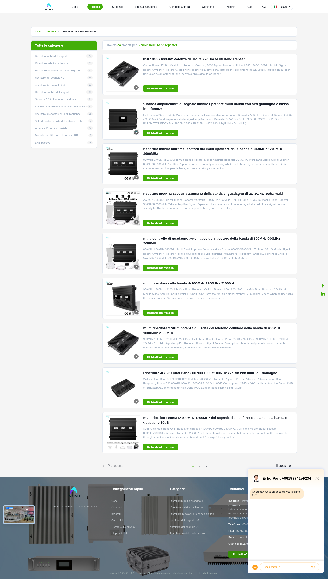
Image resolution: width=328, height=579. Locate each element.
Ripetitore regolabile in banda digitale (192, 513)
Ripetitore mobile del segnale (187, 533)
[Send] (313, 567)
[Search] (264, 6)
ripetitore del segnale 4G (184, 520)
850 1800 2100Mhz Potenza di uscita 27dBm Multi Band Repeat (194, 59)
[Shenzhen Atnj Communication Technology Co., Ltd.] (49, 6)
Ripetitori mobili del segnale (186, 500)
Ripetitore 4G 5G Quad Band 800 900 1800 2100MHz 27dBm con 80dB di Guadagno (210, 373)
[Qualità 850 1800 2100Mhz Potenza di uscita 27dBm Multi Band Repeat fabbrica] (123, 74)
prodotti (51, 31)
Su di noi (117, 6)
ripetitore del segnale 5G (184, 526)
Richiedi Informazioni (161, 88)
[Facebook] (323, 285)
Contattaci (208, 6)
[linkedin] (323, 294)
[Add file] (255, 567)
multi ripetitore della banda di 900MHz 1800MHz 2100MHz (189, 283)
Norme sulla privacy (123, 526)
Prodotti (95, 6)
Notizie (231, 6)
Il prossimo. (284, 465)
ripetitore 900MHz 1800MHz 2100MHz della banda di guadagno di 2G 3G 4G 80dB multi (213, 194)
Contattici (117, 520)
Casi (250, 6)
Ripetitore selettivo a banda (186, 507)
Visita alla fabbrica (146, 6)
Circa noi (116, 507)
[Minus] (317, 478)
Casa (75, 6)
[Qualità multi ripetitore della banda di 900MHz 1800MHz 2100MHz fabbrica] (123, 298)
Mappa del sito (120, 533)
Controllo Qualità (179, 6)
